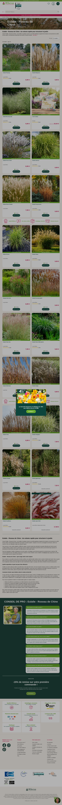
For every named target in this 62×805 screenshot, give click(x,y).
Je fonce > (31, 411)
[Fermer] (44, 391)
